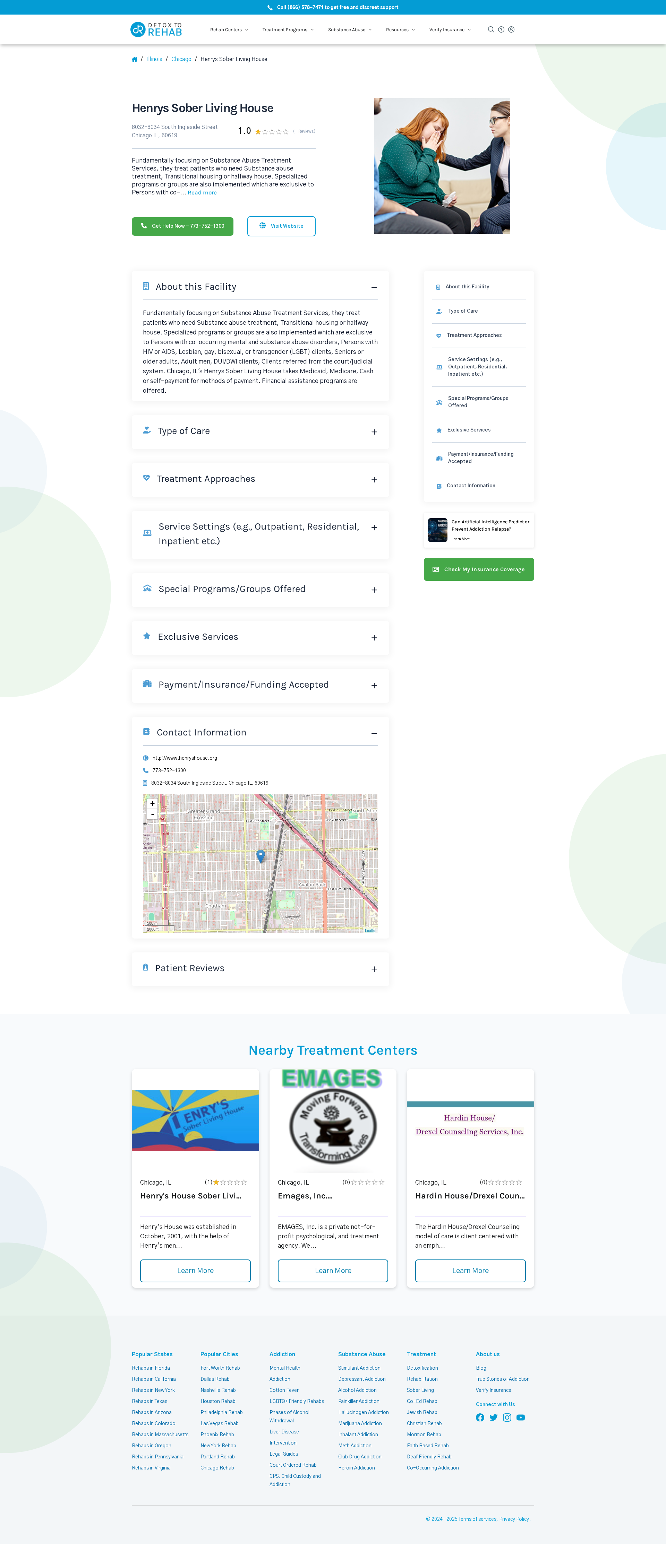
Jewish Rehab (422, 1412)
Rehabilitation (422, 1379)
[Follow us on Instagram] (507, 1417)
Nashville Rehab (218, 1390)
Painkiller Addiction (358, 1401)
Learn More (195, 1270)
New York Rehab (218, 1445)
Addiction (282, 1354)
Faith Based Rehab (428, 1445)
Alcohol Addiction (357, 1390)
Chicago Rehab (217, 1468)
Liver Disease (284, 1432)
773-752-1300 (169, 770)
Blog (481, 1368)
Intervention (283, 1443)
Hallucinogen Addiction (363, 1412)
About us (488, 1354)
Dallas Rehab (215, 1379)
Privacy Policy (514, 1519)
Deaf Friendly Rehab (429, 1457)
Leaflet (370, 930)
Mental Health (285, 1368)
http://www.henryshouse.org (185, 758)
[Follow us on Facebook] (480, 1417)
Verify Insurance (493, 1390)
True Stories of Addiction (503, 1379)
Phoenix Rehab (217, 1434)
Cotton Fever (284, 1390)
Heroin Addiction (356, 1468)
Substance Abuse (362, 1354)
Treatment (421, 1354)
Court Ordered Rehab (293, 1465)
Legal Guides (284, 1454)
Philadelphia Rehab (221, 1412)
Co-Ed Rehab (422, 1401)
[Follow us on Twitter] (493, 1417)
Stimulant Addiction (359, 1368)
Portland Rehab (217, 1457)
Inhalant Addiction (358, 1434)
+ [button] (152, 803)
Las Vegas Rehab (219, 1423)
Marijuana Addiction (360, 1423)
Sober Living (420, 1390)
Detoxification (422, 1368)
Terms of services (477, 1519)
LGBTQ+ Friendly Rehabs (297, 1401)
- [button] (152, 814)
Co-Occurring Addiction (433, 1468)
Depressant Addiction (362, 1379)
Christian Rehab (424, 1423)
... (198, 193)
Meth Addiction (355, 1445)
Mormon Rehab (424, 1434)
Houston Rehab (218, 1401)
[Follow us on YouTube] (520, 1417)
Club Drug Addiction (360, 1457)
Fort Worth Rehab (220, 1368)
